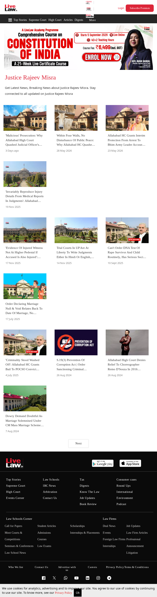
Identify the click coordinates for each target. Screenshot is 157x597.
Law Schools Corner (19, 518)
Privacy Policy (64, 592)
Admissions (44, 532)
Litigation (132, 552)
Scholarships (77, 526)
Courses (41, 539)
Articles (68, 19)
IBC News (49, 485)
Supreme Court (37, 19)
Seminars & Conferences (19, 546)
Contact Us (50, 498)
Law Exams (44, 546)
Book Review (88, 504)
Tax (82, 479)
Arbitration (50, 491)
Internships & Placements (85, 532)
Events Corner (15, 498)
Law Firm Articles (137, 532)
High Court (55, 19)
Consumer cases (126, 479)
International (125, 491)
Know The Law (89, 491)
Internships (109, 546)
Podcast (121, 504)
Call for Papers (13, 526)
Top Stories (20, 19)
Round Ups (123, 485)
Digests (79, 19)
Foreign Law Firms (114, 539)
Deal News (109, 526)
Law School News (15, 552)
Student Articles (46, 526)
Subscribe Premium (140, 8)
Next (78, 443)
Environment (125, 498)
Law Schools (51, 479)
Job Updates (87, 498)
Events (107, 532)
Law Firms (109, 518)
